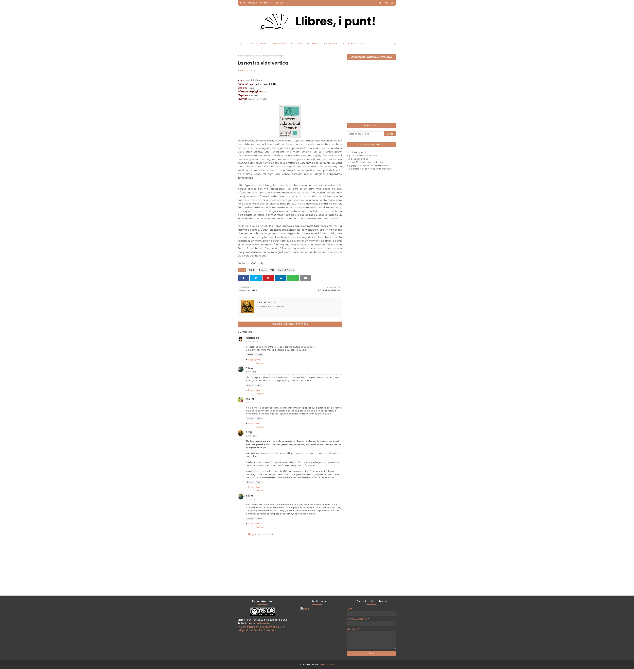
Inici (242, 2)
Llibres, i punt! (327, 664)
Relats (252, 270)
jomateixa (252, 338)
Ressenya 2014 (266, 270)
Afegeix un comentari (260, 534)
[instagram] (386, 3)
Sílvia (249, 368)
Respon (250, 355)
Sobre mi (252, 2)
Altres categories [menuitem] (354, 43)
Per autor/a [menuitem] (279, 43)
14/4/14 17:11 (251, 372)
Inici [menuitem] (240, 43)
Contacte (265, 2)
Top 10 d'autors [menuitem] (329, 43)
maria (250, 398)
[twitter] (380, 3)
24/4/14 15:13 (252, 499)
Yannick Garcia (252, 55)
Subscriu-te (281, 2)
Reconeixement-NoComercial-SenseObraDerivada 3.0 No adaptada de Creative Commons (261, 627)
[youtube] (392, 3)
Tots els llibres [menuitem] (256, 43)
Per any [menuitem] (311, 43)
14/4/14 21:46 (252, 402)
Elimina (259, 355)
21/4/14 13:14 (251, 436)
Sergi (242, 70)
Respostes (254, 359)
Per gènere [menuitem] (296, 43)
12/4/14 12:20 (252, 341)
